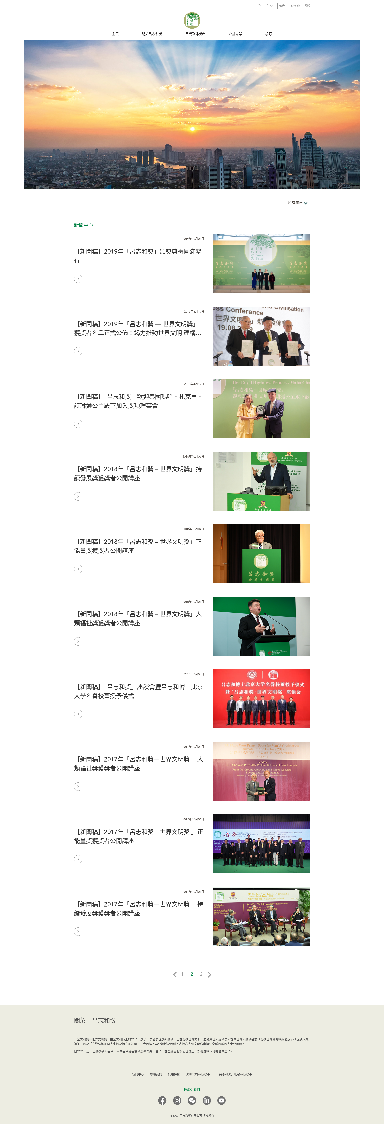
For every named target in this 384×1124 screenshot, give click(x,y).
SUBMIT (259, 6)
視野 (268, 34)
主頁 (115, 34)
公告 (282, 5)
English (295, 5)
